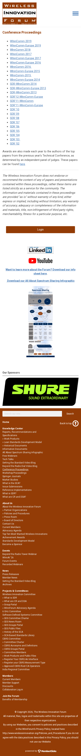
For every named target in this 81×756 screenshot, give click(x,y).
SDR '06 (14, 126)
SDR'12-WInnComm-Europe (26, 96)
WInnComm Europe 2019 (25, 45)
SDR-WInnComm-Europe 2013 (28, 88)
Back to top (66, 423)
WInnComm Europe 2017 (25, 58)
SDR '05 (14, 131)
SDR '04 (14, 135)
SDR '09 (14, 113)
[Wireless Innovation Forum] (19, 23)
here (22, 164)
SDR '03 (15, 139)
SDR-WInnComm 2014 (23, 83)
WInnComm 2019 (20, 41)
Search (70, 413)
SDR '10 (14, 109)
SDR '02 (14, 143)
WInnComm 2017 (20, 54)
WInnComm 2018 (20, 49)
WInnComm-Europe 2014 (25, 79)
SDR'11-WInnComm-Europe (26, 105)
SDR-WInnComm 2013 (23, 92)
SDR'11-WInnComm (22, 100)
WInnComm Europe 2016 (25, 62)
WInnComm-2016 (20, 66)
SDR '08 (14, 118)
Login (40, 229)
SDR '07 (14, 122)
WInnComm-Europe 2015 (25, 71)
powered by (31, 751)
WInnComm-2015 (20, 75)
